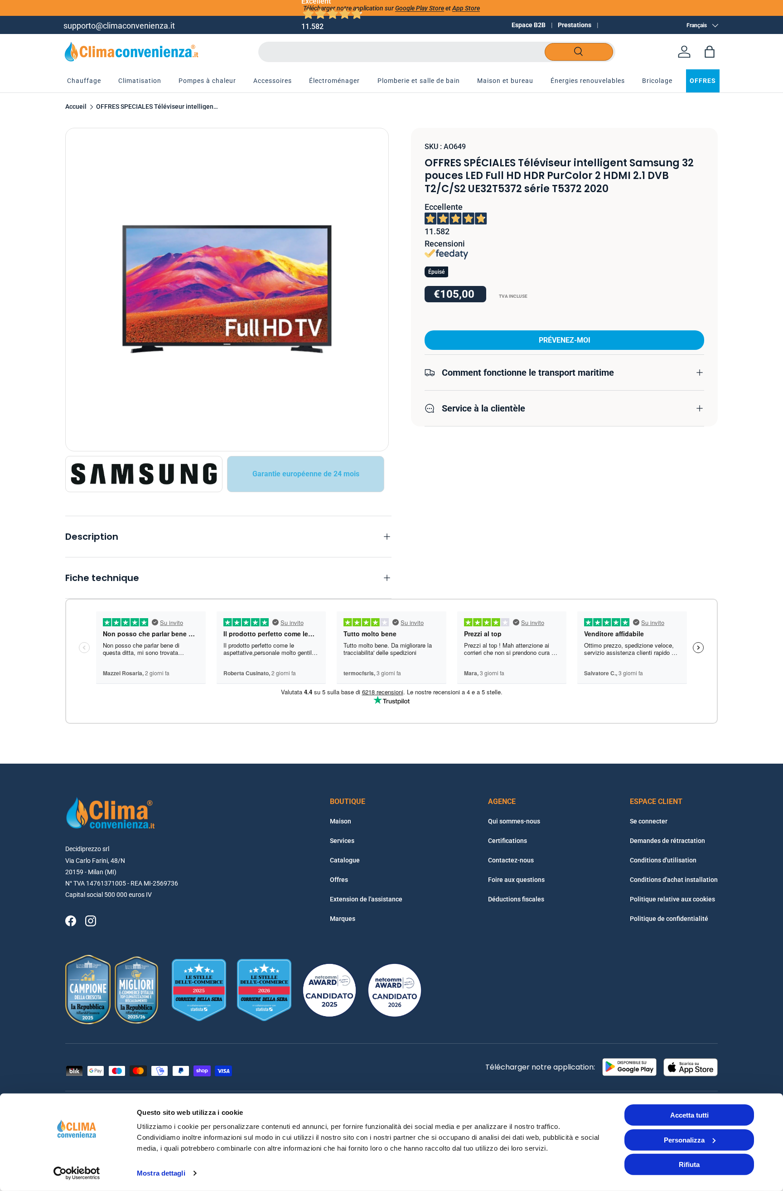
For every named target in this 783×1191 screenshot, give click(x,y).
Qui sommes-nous (514, 821)
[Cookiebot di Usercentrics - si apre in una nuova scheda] (76, 1173)
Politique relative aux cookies (672, 899)
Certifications (507, 840)
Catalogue (345, 860)
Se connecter (648, 821)
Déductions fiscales (516, 899)
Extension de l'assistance (366, 899)
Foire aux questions (516, 879)
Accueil (76, 107)
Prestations (574, 25)
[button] (710, 52)
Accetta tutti (689, 1115)
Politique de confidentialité (669, 918)
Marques (342, 918)
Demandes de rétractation (667, 840)
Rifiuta (689, 1164)
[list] (227, 289)
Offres (339, 879)
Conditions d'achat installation (674, 879)
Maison (340, 821)
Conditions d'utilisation (663, 860)
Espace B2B (529, 25)
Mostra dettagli (161, 1173)
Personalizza (684, 1139)
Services (342, 840)
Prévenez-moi (564, 339)
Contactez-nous (511, 860)
